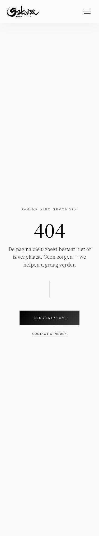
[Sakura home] (23, 11)
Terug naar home (49, 318)
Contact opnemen (49, 334)
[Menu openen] (87, 12)
